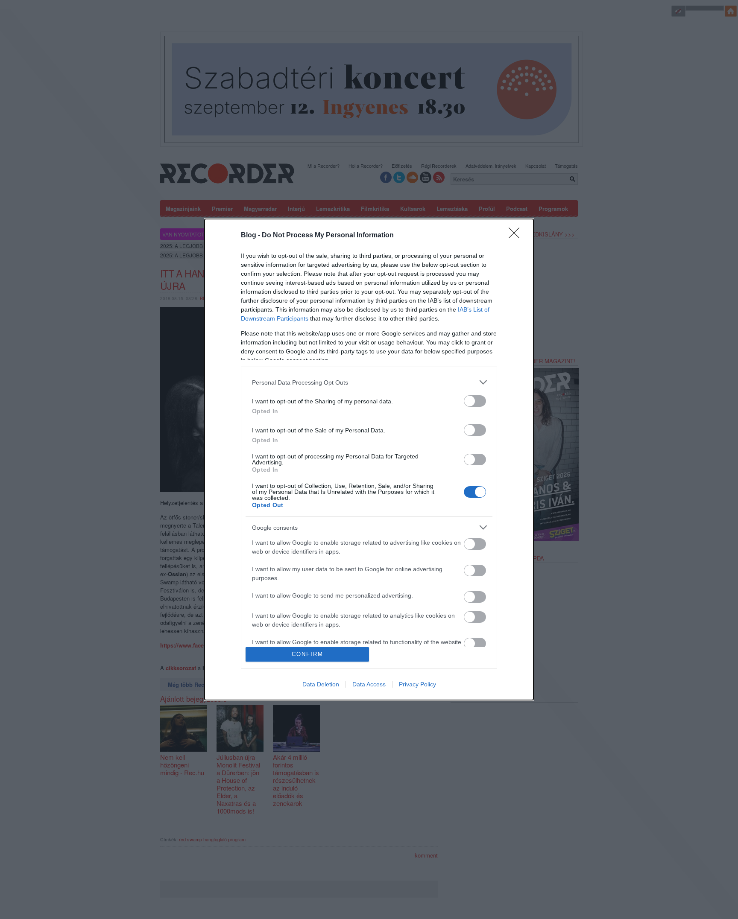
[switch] (475, 401)
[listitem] (369, 382)
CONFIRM (307, 654)
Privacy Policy (417, 684)
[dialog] (369, 459)
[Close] (517, 236)
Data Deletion (320, 684)
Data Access (369, 684)
